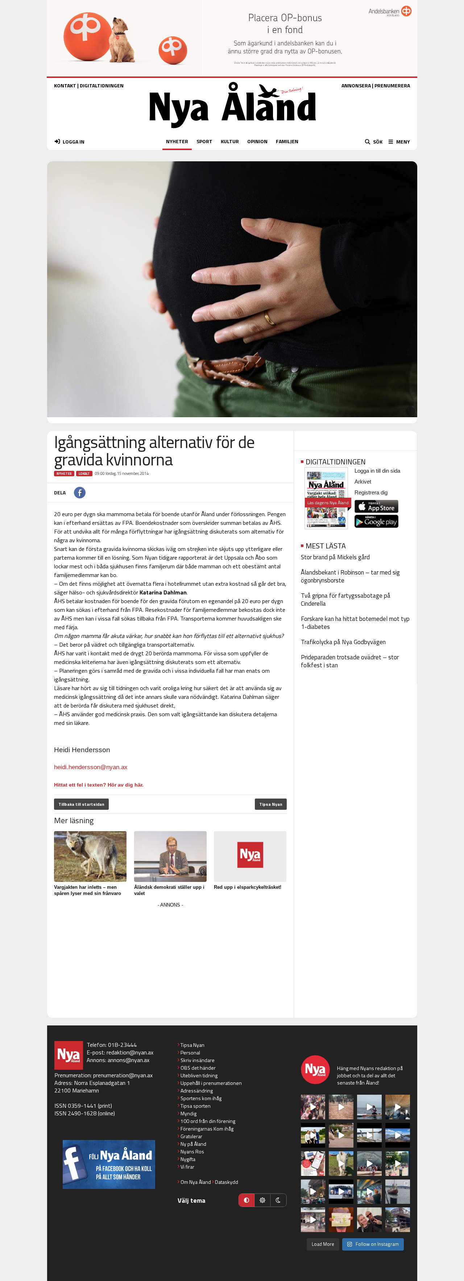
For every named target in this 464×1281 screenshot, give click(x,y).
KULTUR (230, 141)
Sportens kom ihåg (201, 1098)
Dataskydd (226, 1182)
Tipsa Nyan (270, 804)
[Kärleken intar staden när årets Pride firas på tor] (313, 1107)
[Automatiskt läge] (246, 1200)
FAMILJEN (287, 141)
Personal (190, 1052)
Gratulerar (191, 1136)
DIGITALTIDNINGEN (102, 85)
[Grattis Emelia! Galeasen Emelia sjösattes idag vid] (397, 1192)
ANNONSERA (356, 85)
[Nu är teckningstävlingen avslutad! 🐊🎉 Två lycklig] (341, 1219)
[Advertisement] (170, 960)
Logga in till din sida (377, 471)
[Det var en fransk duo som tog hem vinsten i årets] (369, 1135)
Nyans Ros (192, 1151)
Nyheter (64, 473)
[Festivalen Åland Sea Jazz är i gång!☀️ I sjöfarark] (397, 1107)
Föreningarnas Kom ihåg (207, 1128)
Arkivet (363, 481)
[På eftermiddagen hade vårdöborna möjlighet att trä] (313, 1135)
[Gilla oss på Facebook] (108, 1164)
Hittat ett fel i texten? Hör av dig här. (99, 785)
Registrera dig (371, 492)
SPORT (204, 141)
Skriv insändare (198, 1060)
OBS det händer (198, 1067)
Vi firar (187, 1166)
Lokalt (84, 473)
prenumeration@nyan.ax (123, 1075)
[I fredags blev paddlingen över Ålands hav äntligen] (369, 1107)
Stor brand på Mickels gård (335, 557)
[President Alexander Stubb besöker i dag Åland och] (341, 1135)
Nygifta (188, 1159)
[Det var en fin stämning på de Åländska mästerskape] (341, 1107)
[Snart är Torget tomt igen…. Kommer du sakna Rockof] (397, 1163)
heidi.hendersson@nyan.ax (91, 767)
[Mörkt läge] (278, 1200)
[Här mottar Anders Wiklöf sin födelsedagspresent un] (369, 1192)
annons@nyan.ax (128, 1060)
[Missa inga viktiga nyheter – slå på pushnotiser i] (313, 1163)
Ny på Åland (193, 1144)
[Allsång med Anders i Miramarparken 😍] (341, 1192)
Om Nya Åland (196, 1182)
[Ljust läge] (262, 1200)
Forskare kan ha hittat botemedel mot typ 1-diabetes (355, 622)
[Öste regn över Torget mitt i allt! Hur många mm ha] (313, 1219)
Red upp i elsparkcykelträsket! (247, 887)
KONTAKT (65, 85)
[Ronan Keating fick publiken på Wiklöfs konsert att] (313, 1192)
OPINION (257, 141)
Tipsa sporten (196, 1106)
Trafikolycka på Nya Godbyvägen (343, 642)
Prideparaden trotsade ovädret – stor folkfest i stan (350, 661)
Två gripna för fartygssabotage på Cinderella (345, 599)
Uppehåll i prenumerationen (211, 1083)
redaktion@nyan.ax (130, 1052)
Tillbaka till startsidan (81, 804)
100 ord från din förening (208, 1121)
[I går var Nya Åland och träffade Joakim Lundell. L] (369, 1219)
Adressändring (197, 1090)
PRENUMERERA (392, 85)
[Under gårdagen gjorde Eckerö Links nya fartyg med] (397, 1135)
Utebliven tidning (199, 1075)
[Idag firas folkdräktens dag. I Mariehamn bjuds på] (369, 1163)
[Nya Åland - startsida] (232, 130)
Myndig (188, 1113)
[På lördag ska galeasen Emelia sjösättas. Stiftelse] (397, 1219)
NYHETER (177, 141)
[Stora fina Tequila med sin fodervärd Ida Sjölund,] (341, 1163)
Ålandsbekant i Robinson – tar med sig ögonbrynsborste (350, 576)
